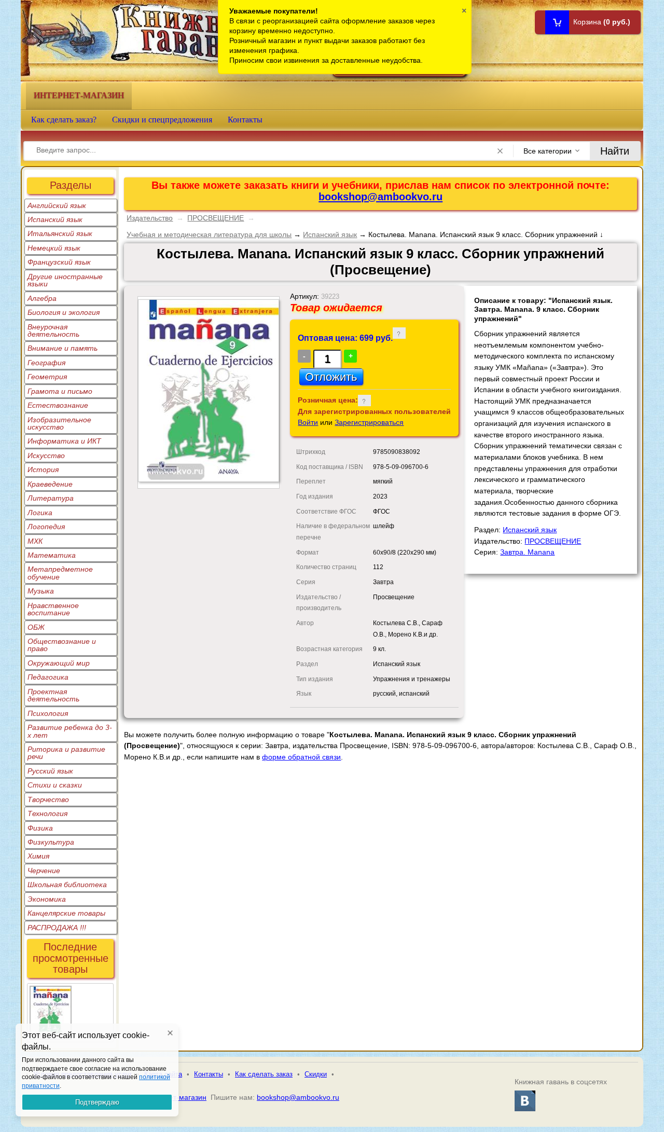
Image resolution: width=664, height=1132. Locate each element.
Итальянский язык (59, 233)
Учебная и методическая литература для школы (209, 234)
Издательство (150, 218)
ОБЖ (36, 627)
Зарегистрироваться (369, 422)
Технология (47, 813)
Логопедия (46, 526)
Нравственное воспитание (53, 609)
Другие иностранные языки (65, 280)
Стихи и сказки (54, 785)
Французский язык (59, 262)
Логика (39, 512)
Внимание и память (62, 348)
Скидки (316, 1074)
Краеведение (50, 484)
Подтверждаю (97, 1102)
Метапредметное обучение (60, 573)
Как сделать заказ (264, 1074)
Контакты (245, 119)
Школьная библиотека (67, 884)
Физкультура (50, 842)
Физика (40, 828)
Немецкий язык (53, 248)
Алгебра (42, 298)
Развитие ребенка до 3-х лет (69, 731)
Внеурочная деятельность (53, 330)
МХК (35, 541)
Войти (308, 422)
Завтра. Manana (527, 552)
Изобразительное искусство (59, 423)
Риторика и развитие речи (66, 753)
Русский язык (50, 771)
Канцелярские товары (66, 913)
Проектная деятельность (53, 695)
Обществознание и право (61, 645)
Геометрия (47, 376)
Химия (38, 856)
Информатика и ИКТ (64, 441)
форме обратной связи (301, 757)
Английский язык (56, 205)
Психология (47, 713)
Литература (50, 498)
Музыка (40, 591)
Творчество (48, 799)
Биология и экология (63, 312)
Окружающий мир (58, 663)
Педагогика (47, 677)
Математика (51, 555)
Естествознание (57, 405)
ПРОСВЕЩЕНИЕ (215, 218)
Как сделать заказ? (63, 119)
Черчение (43, 870)
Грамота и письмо (59, 391)
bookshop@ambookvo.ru (380, 196)
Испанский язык (54, 219)
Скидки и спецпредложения (162, 119)
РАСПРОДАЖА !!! (56, 927)
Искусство (46, 455)
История (43, 469)
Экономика (46, 899)
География (46, 362)
